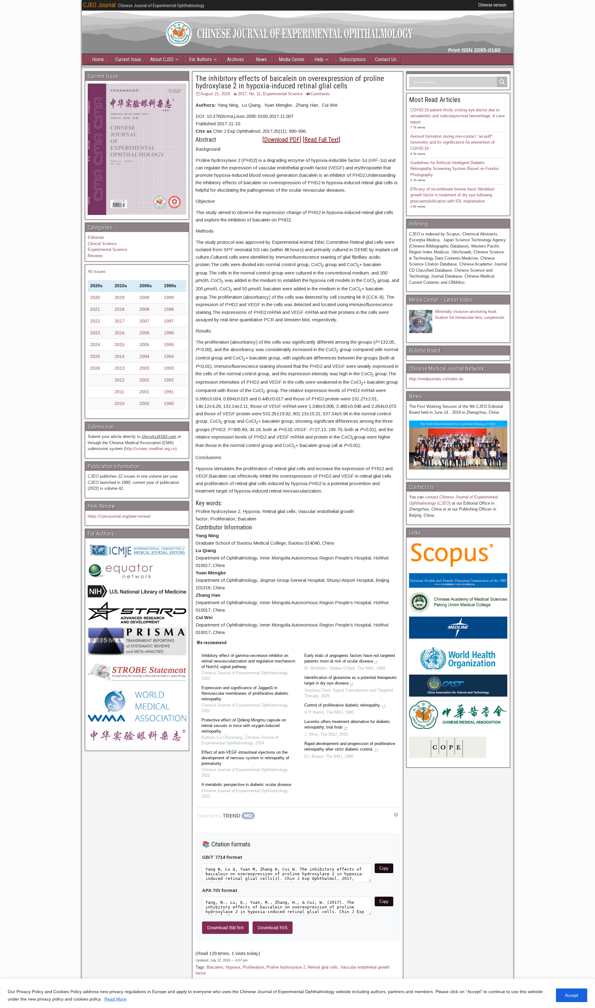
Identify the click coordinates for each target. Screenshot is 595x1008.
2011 (119, 391)
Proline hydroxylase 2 (286, 967)
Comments (320, 93)
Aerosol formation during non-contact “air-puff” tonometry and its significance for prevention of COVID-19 (452, 142)
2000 (144, 403)
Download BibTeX (225, 927)
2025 (95, 356)
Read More (115, 999)
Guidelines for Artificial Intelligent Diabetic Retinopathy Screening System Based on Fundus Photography (454, 168)
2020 (95, 297)
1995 (169, 344)
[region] (297, 993)
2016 (120, 332)
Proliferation (253, 967)
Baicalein (215, 967)
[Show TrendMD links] (396, 814)
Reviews (95, 255)
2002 (144, 379)
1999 (169, 297)
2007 (144, 321)
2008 (144, 309)
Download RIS (273, 927)
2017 (120, 321)
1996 (169, 332)
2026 (95, 368)
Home (98, 59)
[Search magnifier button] (502, 82)
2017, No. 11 (249, 93)
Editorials (96, 237)
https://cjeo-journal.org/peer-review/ (119, 516)
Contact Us (385, 59)
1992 (169, 379)
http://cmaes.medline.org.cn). (151, 448)
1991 (169, 391)
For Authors (200, 59)
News (261, 59)
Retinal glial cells (323, 967)
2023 (95, 332)
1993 (169, 368)
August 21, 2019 (215, 93)
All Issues (97, 271)
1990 (169, 403)
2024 (95, 344)
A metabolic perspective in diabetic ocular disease (246, 784)
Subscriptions (352, 59)
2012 (120, 379)
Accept (571, 995)
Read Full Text (321, 139)
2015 (120, 344)
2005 (144, 344)
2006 (144, 332)
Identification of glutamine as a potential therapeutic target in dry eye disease (350, 680)
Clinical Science (102, 243)
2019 (120, 297)
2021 (95, 309)
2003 (144, 368)
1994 (169, 356)
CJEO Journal (99, 5)
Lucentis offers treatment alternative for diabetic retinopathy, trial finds (347, 724)
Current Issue (128, 59)
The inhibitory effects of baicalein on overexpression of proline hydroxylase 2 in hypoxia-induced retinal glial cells (290, 82)
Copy (384, 868)
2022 (95, 321)
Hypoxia (233, 967)
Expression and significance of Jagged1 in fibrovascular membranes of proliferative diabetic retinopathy (245, 693)
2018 (120, 309)
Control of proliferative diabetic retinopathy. (342, 705)
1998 (169, 309)
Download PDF (282, 139)
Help (319, 59)
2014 (120, 356)
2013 (120, 368)
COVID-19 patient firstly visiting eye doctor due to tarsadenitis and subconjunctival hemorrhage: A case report (457, 116)
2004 (144, 356)
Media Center (292, 59)
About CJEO (162, 59)
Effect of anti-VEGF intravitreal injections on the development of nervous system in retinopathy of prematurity (245, 758)
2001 (144, 391)
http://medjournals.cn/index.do (436, 379)
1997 (169, 321)
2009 (144, 297)
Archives (235, 59)
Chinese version (492, 4)
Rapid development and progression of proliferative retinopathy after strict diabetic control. (349, 746)
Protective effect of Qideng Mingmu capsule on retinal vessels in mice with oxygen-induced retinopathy (243, 726)
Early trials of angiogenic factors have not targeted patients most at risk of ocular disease (349, 658)
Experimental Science (282, 93)
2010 (120, 403)
